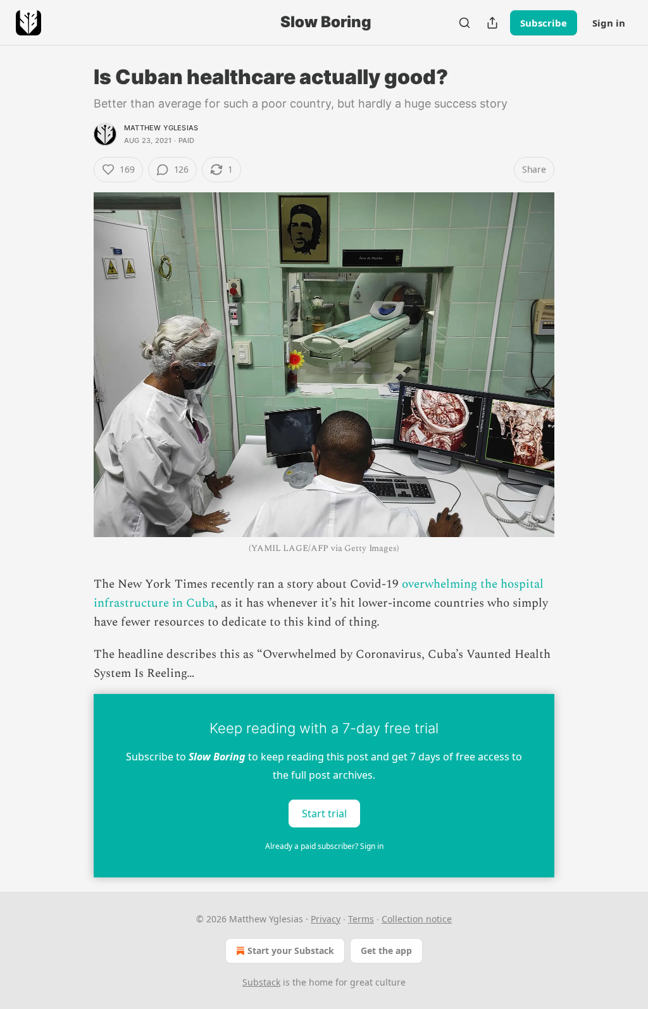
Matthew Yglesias (161, 127)
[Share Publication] (492, 22)
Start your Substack (290, 950)
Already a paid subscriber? (324, 846)
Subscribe (543, 22)
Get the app (386, 950)
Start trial (324, 813)
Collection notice (417, 919)
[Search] (464, 22)
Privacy (325, 919)
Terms (361, 919)
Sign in (608, 22)
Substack (261, 982)
